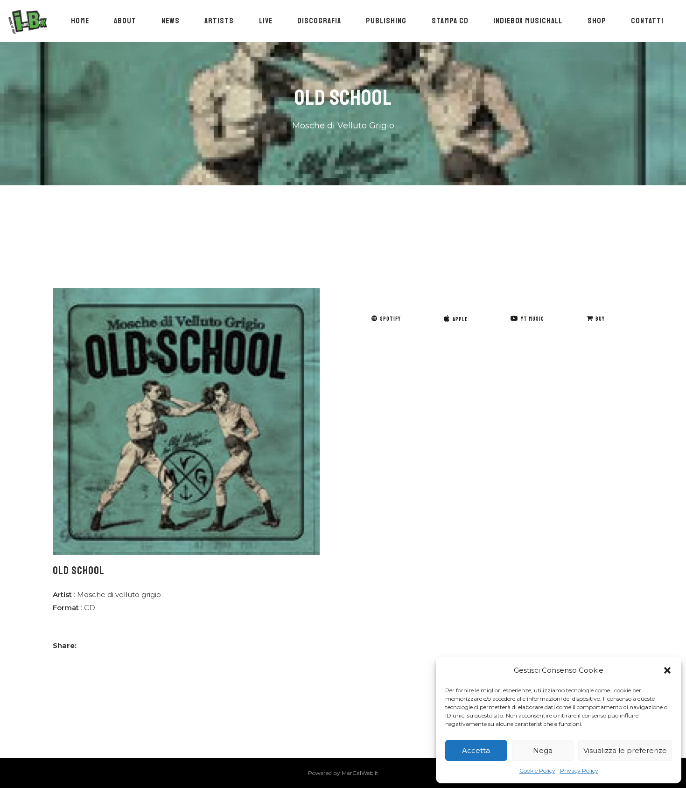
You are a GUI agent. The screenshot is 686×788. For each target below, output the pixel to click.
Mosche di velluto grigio (119, 594)
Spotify (390, 319)
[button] (667, 670)
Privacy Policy (579, 770)
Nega (543, 750)
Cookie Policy (537, 770)
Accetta (476, 750)
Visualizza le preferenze (625, 750)
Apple (460, 319)
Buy (600, 319)
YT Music (532, 319)
